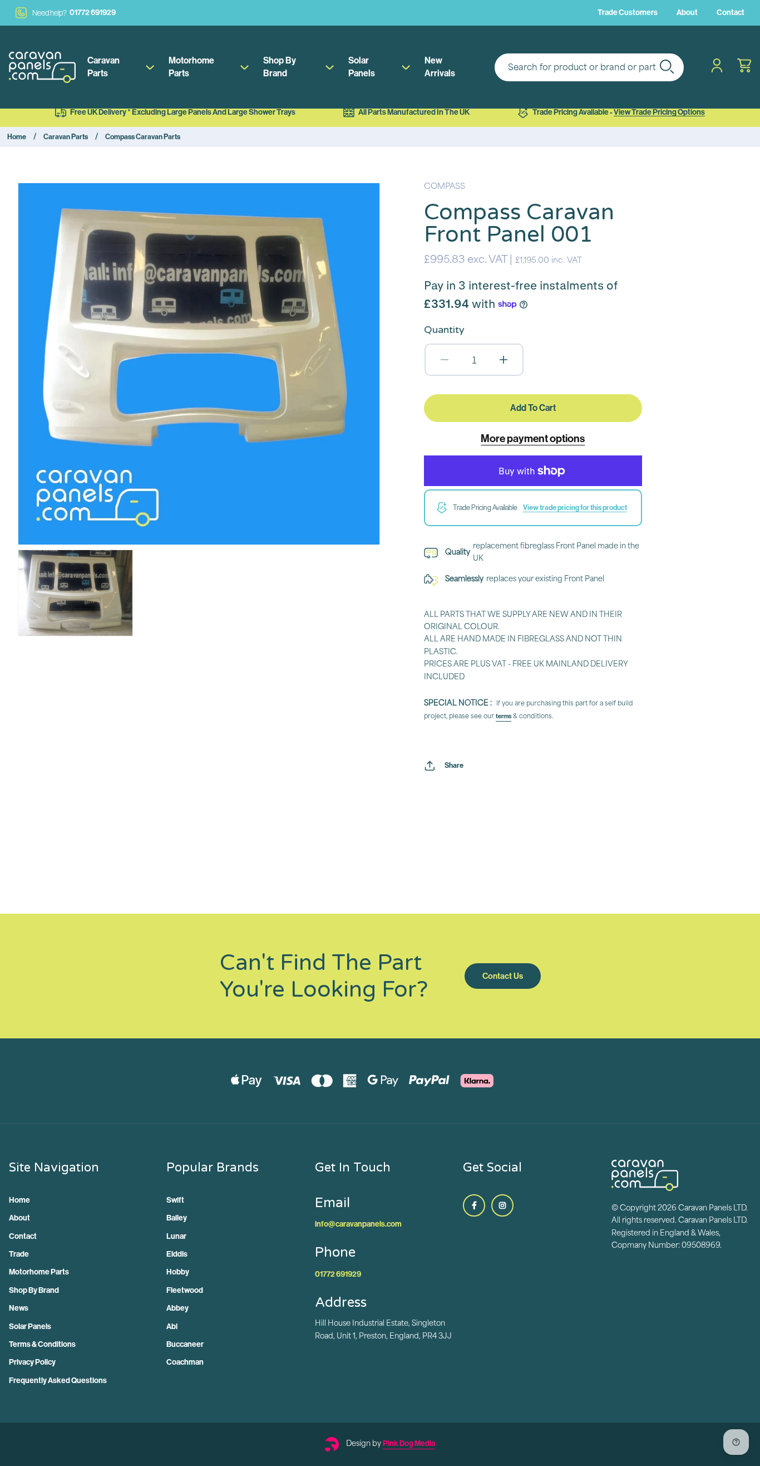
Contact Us (502, 976)
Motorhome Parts (191, 66)
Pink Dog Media (409, 1443)
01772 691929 (74, 12)
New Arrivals (440, 66)
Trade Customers (628, 12)
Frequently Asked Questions (58, 1380)
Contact (730, 12)
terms (503, 716)
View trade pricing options (659, 112)
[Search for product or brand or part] (666, 66)
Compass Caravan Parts (142, 137)
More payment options (533, 438)
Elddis (176, 1254)
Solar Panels (361, 66)
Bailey (176, 1218)
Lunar (176, 1236)
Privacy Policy (32, 1362)
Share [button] (454, 765)
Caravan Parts (103, 66)
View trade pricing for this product (575, 507)
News (18, 1308)
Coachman (185, 1362)
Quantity (444, 329)
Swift (175, 1200)
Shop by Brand (279, 66)
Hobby (177, 1272)
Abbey (177, 1308)
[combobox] (589, 67)
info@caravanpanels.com (358, 1224)
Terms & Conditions (42, 1344)
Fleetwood (184, 1290)
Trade (19, 1254)
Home (16, 137)
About (687, 12)
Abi (171, 1326)
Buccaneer (185, 1344)
